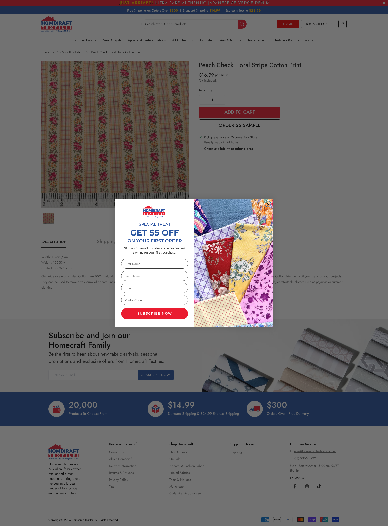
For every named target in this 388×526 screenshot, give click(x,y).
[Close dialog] (268, 204)
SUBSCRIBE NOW (154, 313)
